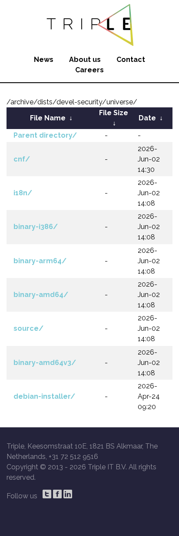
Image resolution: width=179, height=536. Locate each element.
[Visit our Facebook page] (57, 494)
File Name (48, 118)
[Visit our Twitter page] (47, 494)
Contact (130, 59)
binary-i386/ (35, 227)
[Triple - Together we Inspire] (89, 24)
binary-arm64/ (39, 261)
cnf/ (21, 159)
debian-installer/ (44, 396)
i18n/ (22, 193)
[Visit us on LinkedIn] (67, 494)
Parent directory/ (45, 135)
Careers (89, 70)
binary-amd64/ (40, 295)
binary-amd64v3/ (44, 362)
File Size (113, 113)
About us (85, 59)
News (43, 59)
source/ (28, 328)
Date (147, 118)
